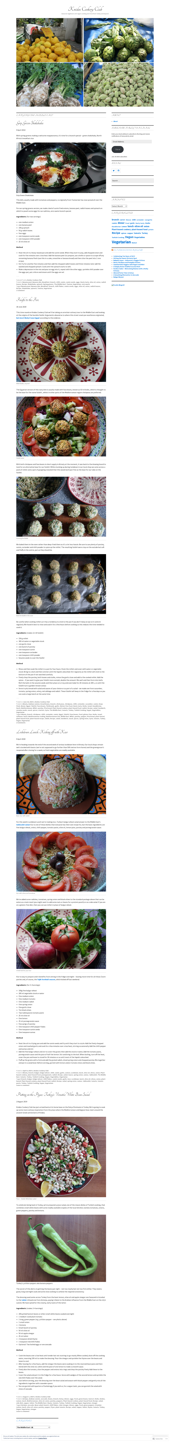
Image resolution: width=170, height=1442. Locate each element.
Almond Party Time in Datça (123, 273)
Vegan (89, 710)
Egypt (28, 706)
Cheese (128, 220)
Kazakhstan (97, 706)
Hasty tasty (84, 282)
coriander (81, 704)
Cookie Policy (42, 1438)
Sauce (70, 1075)
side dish (19, 1403)
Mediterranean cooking (36, 716)
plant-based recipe (37, 719)
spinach (39, 284)
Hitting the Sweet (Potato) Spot (125, 258)
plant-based (99, 716)
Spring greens (48, 284)
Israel (90, 706)
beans (50, 1399)
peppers (59, 1401)
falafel (33, 706)
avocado (44, 1399)
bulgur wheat (45, 1073)
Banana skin (36, 282)
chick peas (60, 704)
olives (92, 1073)
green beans (83, 1399)
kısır (69, 1079)
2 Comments (20, 723)
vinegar (94, 1403)
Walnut (134, 243)
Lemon (67, 1073)
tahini (24, 1300)
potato (150, 230)
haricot (91, 1399)
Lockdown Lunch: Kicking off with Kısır (42, 732)
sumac (86, 1075)
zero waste (86, 284)
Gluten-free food (66, 706)
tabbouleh (20, 825)
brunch (52, 282)
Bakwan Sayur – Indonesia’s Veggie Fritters (129, 260)
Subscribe (117, 149)
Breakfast (45, 282)
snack (30, 710)
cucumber (89, 704)
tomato (65, 710)
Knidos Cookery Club (85, 9)
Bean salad (39, 1405)
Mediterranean (26, 708)
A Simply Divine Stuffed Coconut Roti (126, 267)
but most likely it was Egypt (28, 318)
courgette (148, 220)
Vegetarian (77, 284)
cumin (63, 282)
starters (41, 710)
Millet (35, 708)
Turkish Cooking (80, 710)
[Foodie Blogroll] (118, 285)
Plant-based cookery (60, 708)
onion (98, 282)
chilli (58, 282)
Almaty (25, 704)
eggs (78, 282)
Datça (61, 1399)
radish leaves (95, 286)
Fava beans (41, 706)
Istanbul (98, 1405)
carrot (122, 220)
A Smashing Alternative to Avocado (126, 275)
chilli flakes (59, 286)
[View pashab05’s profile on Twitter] (114, 170)
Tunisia (69, 284)
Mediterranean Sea (53, 716)
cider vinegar (63, 1405)
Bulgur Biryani (118, 277)
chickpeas (68, 704)
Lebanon (19, 716)
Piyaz (53, 1407)
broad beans (45, 704)
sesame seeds (21, 710)
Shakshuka (32, 284)
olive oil (93, 282)
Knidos (102, 1399)
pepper (83, 716)
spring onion (83, 719)
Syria (47, 710)
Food (80, 714)
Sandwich (101, 708)
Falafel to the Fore (27, 299)
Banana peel (27, 282)
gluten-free (87, 714)
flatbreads (50, 706)
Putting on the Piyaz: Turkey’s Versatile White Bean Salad (53, 1094)
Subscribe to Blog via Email (131, 128)
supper (26, 1403)
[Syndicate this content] (112, 250)
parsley (40, 708)
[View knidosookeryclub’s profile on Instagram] (118, 170)
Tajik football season (46, 979)
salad (95, 708)
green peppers (89, 1405)
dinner (23, 706)
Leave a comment (22, 1085)
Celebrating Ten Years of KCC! (124, 256)
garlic (57, 706)
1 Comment (20, 290)
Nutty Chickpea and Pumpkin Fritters (126, 262)
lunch (18, 708)
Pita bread (48, 708)
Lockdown (74, 1073)
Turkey (70, 710)
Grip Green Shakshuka (29, 123)
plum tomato (60, 1407)
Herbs (85, 706)
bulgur (36, 1073)
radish (84, 708)
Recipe (24, 284)
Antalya (25, 1399)
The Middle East (60, 284)
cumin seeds (70, 282)
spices (35, 710)
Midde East (65, 716)
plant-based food (74, 708)
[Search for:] (133, 181)
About (115, 121)
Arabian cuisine (34, 704)
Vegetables (96, 710)
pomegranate (46, 1075)
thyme (49, 1403)
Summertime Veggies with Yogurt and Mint (128, 265)
